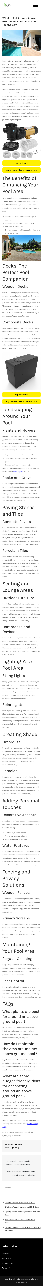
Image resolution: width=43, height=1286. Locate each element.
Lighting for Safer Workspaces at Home (20, 1202)
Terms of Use (7, 1268)
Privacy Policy (7, 1263)
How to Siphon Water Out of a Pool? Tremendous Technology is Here (20, 1163)
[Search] (38, 1188)
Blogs (17, 1148)
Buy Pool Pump (21, 163)
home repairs (18, 472)
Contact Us (6, 1258)
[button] (21, 163)
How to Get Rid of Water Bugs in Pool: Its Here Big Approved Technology (22, 1173)
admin (10, 1144)
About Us (5, 1254)
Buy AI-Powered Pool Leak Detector (21, 170)
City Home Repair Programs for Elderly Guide (22, 1207)
